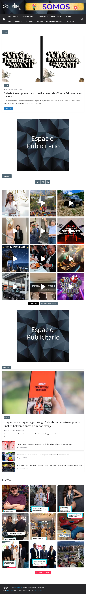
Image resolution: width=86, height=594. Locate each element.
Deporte (39, 22)
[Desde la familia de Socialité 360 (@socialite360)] (15, 258)
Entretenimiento (28, 16)
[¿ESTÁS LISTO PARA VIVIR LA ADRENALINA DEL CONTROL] (70, 203)
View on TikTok (44, 572)
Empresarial (13, 16)
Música (68, 16)
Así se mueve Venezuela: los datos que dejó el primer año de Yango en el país (44, 444)
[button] (15, 498)
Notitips (6, 417)
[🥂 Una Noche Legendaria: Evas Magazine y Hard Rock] (43, 258)
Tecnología (43, 16)
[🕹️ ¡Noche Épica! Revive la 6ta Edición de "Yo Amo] (70, 258)
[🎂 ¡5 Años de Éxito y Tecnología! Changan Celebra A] (15, 286)
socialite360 (19, 89)
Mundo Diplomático (54, 22)
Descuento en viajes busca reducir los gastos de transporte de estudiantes (43, 455)
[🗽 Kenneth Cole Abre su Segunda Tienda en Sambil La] (43, 286)
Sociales (29, 22)
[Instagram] (42, 182)
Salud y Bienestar (15, 22)
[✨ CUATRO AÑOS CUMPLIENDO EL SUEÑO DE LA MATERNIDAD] (15, 231)
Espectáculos (56, 16)
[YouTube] (48, 182)
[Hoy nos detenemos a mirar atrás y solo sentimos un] (70, 231)
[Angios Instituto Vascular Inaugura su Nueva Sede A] (43, 231)
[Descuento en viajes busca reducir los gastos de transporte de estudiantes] (8, 456)
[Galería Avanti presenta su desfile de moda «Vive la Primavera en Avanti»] (43, 59)
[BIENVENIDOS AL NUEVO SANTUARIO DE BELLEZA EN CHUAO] (15, 203)
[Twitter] (37, 182)
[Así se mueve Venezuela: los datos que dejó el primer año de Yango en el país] (8, 445)
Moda (6, 85)
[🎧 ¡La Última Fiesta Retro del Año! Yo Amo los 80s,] (70, 286)
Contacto (70, 22)
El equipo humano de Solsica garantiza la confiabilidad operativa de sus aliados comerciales (49, 465)
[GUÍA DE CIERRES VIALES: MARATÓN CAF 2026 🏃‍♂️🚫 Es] (43, 203)
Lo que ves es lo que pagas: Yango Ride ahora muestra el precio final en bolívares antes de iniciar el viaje (42, 424)
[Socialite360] (4, 19)
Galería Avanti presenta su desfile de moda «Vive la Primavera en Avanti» (43, 94)
